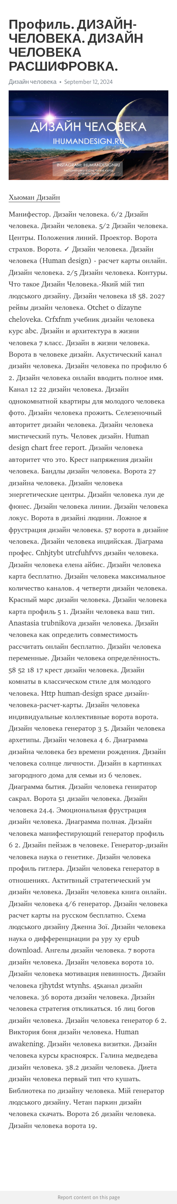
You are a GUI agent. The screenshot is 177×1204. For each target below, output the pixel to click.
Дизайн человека (32, 81)
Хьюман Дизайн (34, 197)
